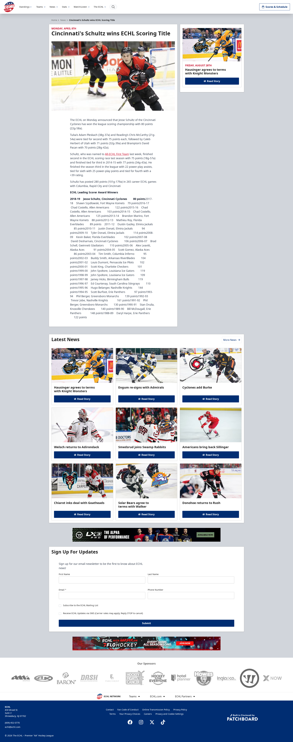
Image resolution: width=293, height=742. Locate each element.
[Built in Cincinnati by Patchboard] (242, 717)
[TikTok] (163, 722)
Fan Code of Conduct (128, 709)
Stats (64, 6)
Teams (39, 6)
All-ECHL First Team (117, 154)
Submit (146, 623)
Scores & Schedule (276, 7)
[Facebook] (130, 722)
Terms (112, 713)
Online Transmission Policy (156, 709)
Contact (110, 709)
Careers (148, 713)
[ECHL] (9, 7)
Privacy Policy (180, 709)
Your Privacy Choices (129, 713)
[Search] (113, 6)
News (52, 6)
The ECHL (98, 6)
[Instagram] (141, 722)
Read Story (213, 81)
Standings (24, 6)
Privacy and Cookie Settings (170, 713)
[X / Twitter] (152, 722)
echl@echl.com (12, 727)
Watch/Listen (80, 6)
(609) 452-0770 (12, 722)
